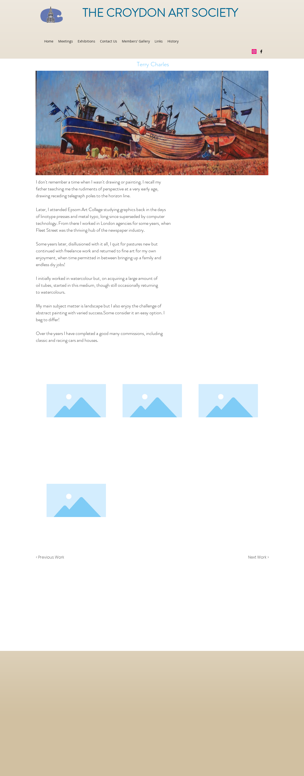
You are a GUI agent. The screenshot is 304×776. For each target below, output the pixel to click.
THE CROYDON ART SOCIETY (160, 13)
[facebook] (261, 51)
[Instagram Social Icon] (254, 51)
